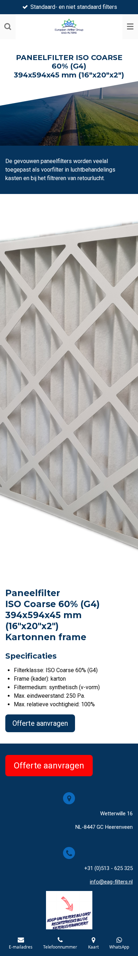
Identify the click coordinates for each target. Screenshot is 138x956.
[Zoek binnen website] (8, 26)
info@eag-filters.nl (111, 882)
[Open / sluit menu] (130, 26)
